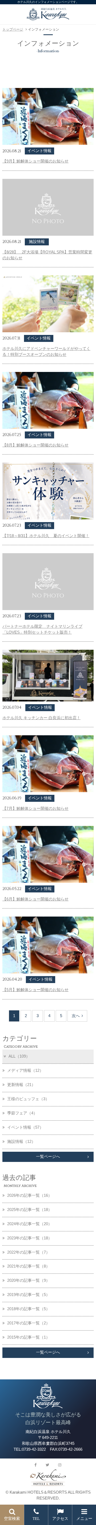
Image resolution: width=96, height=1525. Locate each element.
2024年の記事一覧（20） (29, 1224)
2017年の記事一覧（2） (28, 1323)
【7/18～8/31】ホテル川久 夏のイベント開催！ (45, 536)
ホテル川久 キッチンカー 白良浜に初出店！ (41, 718)
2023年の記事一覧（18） (29, 1238)
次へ (76, 1016)
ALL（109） (19, 1056)
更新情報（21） (21, 1085)
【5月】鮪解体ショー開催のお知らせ (35, 990)
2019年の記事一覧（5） (28, 1295)
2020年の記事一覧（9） (28, 1280)
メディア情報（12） (25, 1070)
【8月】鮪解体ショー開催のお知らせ (35, 445)
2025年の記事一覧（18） (29, 1210)
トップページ (12, 29)
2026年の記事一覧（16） (29, 1195)
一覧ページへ (48, 1156)
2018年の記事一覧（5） (28, 1309)
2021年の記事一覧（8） (28, 1266)
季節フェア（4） (22, 1113)
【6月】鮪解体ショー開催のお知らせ (35, 899)
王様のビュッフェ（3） (28, 1099)
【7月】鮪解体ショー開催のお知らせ (35, 808)
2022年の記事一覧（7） (28, 1252)
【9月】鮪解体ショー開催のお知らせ (35, 161)
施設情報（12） (21, 1141)
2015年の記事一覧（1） (28, 1337)
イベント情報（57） (25, 1127)
